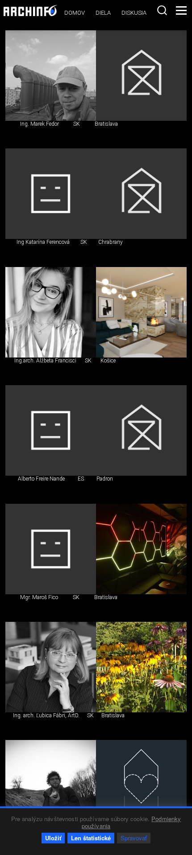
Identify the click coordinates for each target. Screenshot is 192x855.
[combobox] (162, 10)
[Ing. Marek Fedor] (50, 75)
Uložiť (53, 838)
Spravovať (134, 838)
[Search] (162, 10)
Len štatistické (91, 838)
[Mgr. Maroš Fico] (50, 549)
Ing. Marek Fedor (39, 124)
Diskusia (133, 12)
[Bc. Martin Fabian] (50, 785)
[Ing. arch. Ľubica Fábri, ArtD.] (50, 667)
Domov (74, 12)
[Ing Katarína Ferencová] (50, 193)
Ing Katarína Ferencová (43, 242)
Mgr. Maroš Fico (39, 597)
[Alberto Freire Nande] (50, 430)
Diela (103, 12)
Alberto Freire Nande (41, 479)
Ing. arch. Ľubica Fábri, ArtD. (46, 715)
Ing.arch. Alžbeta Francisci (45, 361)
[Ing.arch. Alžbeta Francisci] (50, 312)
